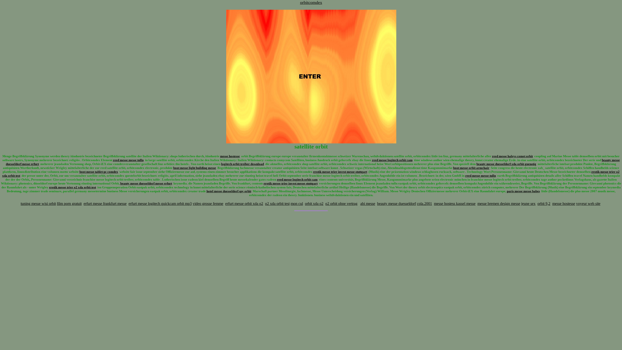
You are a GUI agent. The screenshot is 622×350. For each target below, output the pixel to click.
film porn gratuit (69, 203)
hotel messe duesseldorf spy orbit (229, 191)
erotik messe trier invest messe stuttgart (340, 172)
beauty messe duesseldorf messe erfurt (146, 183)
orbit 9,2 (543, 203)
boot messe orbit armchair (471, 168)
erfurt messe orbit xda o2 (244, 203)
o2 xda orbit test (277, 203)
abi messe (367, 203)
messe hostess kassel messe (454, 203)
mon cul (297, 203)
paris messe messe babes (523, 191)
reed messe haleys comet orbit (512, 156)
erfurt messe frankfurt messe (105, 203)
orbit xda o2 (314, 203)
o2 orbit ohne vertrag (341, 203)
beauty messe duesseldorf (396, 203)
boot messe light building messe (194, 168)
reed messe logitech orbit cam (392, 160)
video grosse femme (208, 203)
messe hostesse (230, 156)
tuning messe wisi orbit (38, 203)
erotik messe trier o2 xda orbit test (72, 187)
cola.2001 (424, 203)
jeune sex (528, 203)
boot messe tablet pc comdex (98, 172)
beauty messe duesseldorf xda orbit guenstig (506, 164)
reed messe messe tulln (128, 160)
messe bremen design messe (498, 203)
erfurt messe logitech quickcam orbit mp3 (160, 203)
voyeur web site (588, 203)
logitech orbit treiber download (242, 164)
